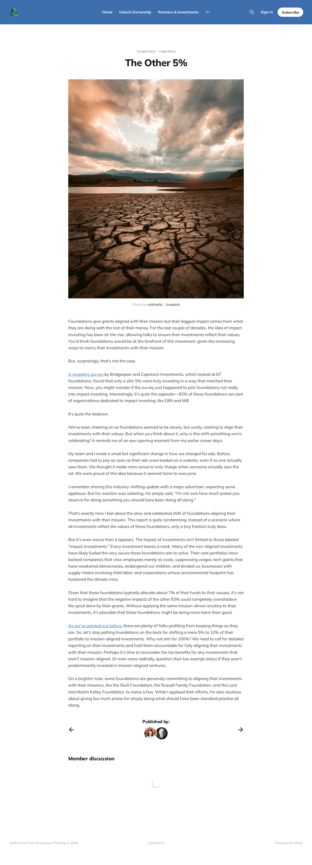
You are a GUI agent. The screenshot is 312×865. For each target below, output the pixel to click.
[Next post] (240, 729)
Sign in (267, 12)
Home (107, 12)
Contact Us (156, 843)
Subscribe (290, 12)
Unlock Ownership (135, 12)
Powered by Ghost (288, 843)
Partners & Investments (178, 12)
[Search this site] (251, 12)
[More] (207, 12)
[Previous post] (71, 729)
